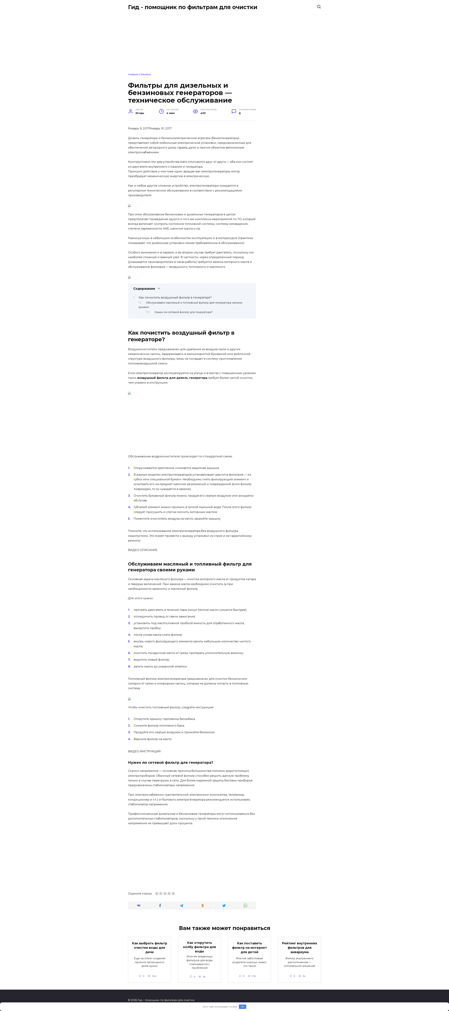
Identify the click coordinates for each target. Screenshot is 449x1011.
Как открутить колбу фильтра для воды (199, 947)
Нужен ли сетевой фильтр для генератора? (184, 312)
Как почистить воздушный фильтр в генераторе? (175, 297)
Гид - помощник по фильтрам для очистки (192, 7)
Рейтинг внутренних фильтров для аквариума (299, 947)
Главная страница (139, 74)
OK (242, 1006)
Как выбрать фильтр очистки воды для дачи (149, 947)
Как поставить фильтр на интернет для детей (249, 947)
